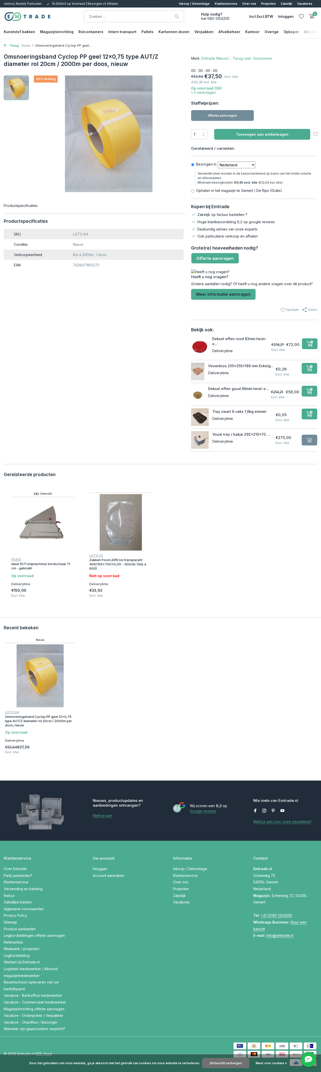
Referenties (13, 942)
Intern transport (122, 32)
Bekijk (69, 597)
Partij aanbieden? (18, 875)
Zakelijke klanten (18, 902)
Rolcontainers (90, 32)
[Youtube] (282, 811)
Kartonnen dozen (173, 32)
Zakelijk (286, 4)
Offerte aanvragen (222, 115)
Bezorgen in (206, 164)
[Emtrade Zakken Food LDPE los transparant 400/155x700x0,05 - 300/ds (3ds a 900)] (120, 522)
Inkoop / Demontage (194, 4)
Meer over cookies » (271, 1063)
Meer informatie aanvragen (223, 294)
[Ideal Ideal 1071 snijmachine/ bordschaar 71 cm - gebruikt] (42, 526)
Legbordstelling (17, 955)
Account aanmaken (108, 875)
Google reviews (203, 811)
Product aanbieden (20, 929)
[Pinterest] (273, 811)
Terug (13, 45)
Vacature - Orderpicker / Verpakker (33, 1015)
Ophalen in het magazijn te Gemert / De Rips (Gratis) (239, 190)
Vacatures (304, 4)
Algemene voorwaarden (24, 909)
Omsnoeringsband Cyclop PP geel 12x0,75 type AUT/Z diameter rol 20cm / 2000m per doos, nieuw (38, 721)
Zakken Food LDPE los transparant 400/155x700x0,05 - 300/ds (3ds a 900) (117, 564)
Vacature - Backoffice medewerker (33, 995)
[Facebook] (255, 811)
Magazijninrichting (56, 32)
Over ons (249, 4)
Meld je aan (102, 815)
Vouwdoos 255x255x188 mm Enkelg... (241, 366)
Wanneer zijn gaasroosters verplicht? (34, 1029)
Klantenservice (226, 4)
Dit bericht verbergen (226, 1063)
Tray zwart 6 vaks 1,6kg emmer (239, 411)
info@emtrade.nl (279, 935)
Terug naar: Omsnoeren (252, 58)
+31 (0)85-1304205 (276, 915)
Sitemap (10, 922)
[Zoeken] (176, 16)
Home (25, 45)
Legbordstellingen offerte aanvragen (34, 935)
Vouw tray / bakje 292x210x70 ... (241, 434)
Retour (9, 895)
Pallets (147, 32)
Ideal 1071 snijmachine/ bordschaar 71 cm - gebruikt (40, 566)
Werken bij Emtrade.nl (22, 962)
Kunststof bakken (19, 32)
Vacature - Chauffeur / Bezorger (30, 1022)
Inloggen (100, 869)
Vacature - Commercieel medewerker (35, 1002)
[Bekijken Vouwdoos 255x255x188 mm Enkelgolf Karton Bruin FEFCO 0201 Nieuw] (197, 371)
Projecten (268, 4)
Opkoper (291, 32)
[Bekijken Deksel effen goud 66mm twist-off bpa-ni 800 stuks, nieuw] (197, 394)
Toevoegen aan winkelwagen (262, 134)
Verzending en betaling (23, 889)
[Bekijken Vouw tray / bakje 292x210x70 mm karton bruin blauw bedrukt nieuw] (200, 440)
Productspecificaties (21, 205)
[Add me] (309, 343)
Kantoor (252, 32)
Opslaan (292, 310)
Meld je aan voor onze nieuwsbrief (282, 821)
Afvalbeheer (229, 32)
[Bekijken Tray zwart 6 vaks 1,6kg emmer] (200, 417)
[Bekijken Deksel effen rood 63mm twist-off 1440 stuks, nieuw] (199, 346)
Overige (272, 32)
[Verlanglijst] (301, 16)
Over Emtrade (15, 869)
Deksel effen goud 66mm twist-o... (238, 389)
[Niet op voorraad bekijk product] (309, 440)
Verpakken (203, 32)
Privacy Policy (15, 915)
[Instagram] (264, 811)
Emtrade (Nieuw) (215, 58)
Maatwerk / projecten (21, 949)
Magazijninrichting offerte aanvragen (34, 1009)
